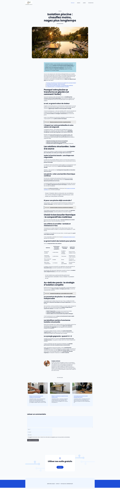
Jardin (84, 2)
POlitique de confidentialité (67, 483)
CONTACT (58, 483)
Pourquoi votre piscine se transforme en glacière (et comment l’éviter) (61, 82)
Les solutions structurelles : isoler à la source (55, 84)
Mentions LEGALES (51, 483)
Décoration (90, 2)
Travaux (72, 2)
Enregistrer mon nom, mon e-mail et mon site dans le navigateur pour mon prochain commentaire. (49, 437)
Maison (78, 2)
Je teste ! (60, 467)
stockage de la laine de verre (69, 237)
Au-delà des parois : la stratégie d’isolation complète (57, 86)
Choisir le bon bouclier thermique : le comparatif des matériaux (59, 85)
